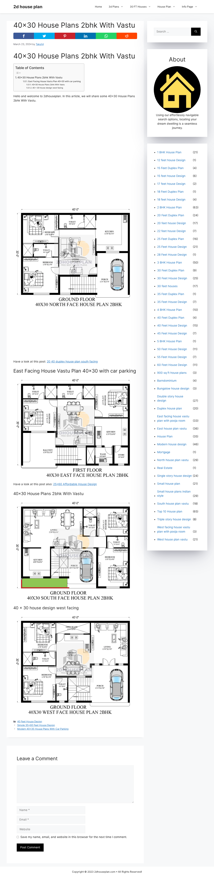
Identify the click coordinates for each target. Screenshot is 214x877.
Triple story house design (174, 519)
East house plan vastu (172, 428)
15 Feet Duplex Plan (170, 168)
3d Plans (114, 6)
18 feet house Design (171, 199)
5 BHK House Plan (169, 341)
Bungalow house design (173, 388)
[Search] (196, 32)
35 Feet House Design (172, 302)
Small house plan (168, 483)
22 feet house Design (171, 231)
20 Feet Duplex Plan (170, 215)
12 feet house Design (171, 160)
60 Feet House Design (172, 365)
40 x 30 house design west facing (47, 88)
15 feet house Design (171, 176)
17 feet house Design (171, 183)
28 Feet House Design (172, 254)
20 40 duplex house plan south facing (72, 361)
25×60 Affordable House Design (75, 484)
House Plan (164, 6)
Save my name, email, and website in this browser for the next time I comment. (73, 837)
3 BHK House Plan (169, 262)
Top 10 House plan (169, 511)
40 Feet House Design (29, 721)
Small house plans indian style (174, 494)
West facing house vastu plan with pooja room (173, 529)
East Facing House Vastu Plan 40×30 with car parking (54, 81)
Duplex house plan (169, 408)
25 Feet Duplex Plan (170, 239)
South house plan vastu (173, 503)
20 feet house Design (171, 223)
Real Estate (164, 468)
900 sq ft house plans (172, 372)
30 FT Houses (138, 6)
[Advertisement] (75, 130)
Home (98, 6)
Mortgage (163, 452)
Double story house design (170, 398)
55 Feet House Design (172, 357)
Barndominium (167, 380)
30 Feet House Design (172, 278)
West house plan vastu (172, 539)
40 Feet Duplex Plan (170, 317)
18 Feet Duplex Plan (170, 191)
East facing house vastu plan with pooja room (173, 418)
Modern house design (171, 444)
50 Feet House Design (172, 349)
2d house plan (27, 6)
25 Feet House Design (172, 246)
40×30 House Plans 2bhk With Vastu (39, 77)
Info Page (187, 6)
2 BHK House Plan (169, 207)
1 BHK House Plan (169, 152)
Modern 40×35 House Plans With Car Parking (43, 728)
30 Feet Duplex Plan (170, 270)
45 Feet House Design (172, 333)
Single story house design (174, 475)
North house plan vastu (173, 460)
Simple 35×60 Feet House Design (36, 725)
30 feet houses (167, 286)
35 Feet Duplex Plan (170, 294)
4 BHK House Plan (169, 309)
